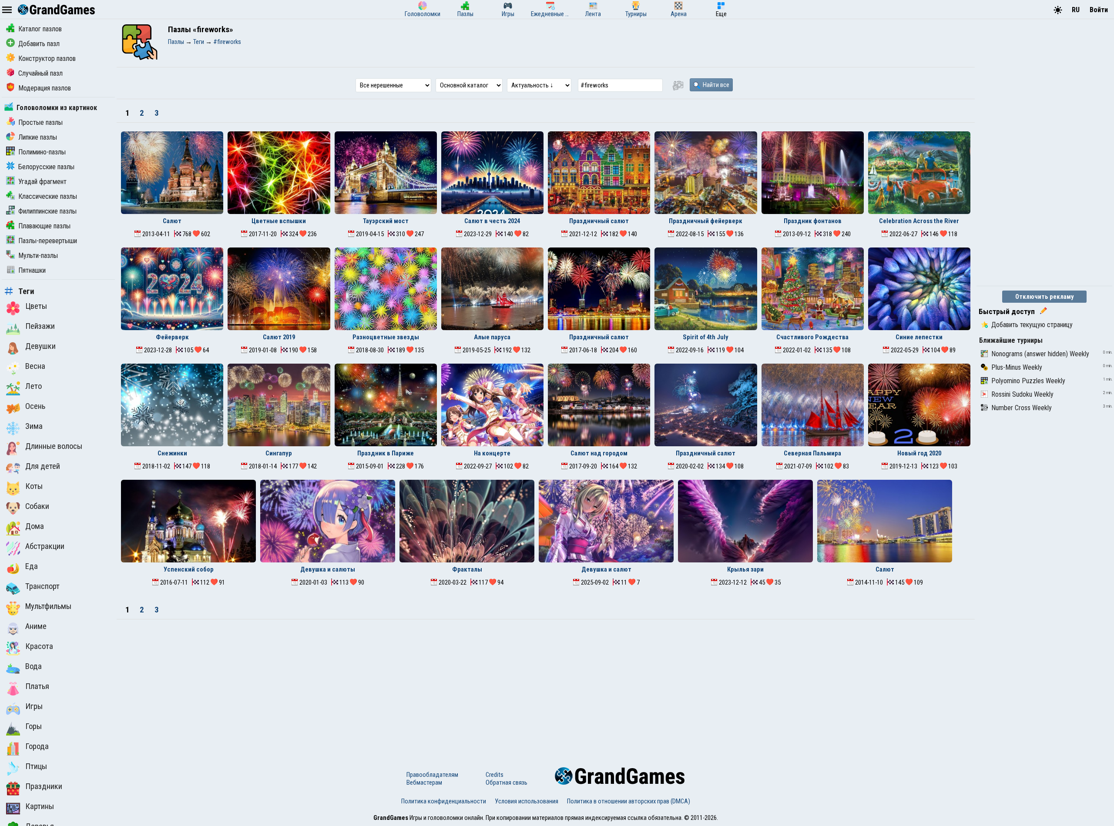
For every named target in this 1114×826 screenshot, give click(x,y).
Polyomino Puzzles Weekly (1028, 381)
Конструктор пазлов (47, 58)
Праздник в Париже (385, 453)
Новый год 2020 (919, 453)
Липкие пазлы (37, 137)
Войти (1099, 10)
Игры (34, 706)
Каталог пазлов (40, 29)
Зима (34, 426)
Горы (33, 726)
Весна (35, 366)
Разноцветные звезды (385, 337)
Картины (39, 806)
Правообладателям (432, 775)
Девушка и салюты (327, 569)
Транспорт (42, 586)
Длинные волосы (53, 446)
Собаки (37, 506)
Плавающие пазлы (44, 226)
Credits (494, 775)
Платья (37, 686)
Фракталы (467, 569)
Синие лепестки (919, 337)
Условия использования (526, 801)
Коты (34, 486)
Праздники (43, 786)
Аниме (36, 626)
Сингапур (278, 453)
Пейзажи (40, 326)
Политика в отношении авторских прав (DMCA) (628, 801)
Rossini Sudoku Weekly (1022, 394)
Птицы (36, 766)
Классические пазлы (47, 196)
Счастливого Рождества (812, 337)
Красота (39, 646)
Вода (33, 666)
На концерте (492, 453)
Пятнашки (32, 270)
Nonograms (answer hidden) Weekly (1040, 354)
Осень (35, 406)
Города (37, 746)
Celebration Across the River (919, 221)
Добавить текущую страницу (1032, 325)
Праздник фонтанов (813, 221)
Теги (26, 291)
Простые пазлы (40, 122)
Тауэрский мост (386, 221)
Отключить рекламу (1044, 297)
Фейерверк (172, 337)
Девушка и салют (606, 569)
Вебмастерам (424, 782)
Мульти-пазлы (38, 255)
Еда (31, 566)
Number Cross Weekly (1021, 408)
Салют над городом (598, 453)
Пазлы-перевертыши (47, 241)
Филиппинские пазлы (47, 211)
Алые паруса (492, 337)
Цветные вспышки (279, 221)
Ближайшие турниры (1011, 340)
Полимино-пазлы (42, 152)
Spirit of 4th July (705, 337)
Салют (172, 221)
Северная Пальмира (812, 453)
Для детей (42, 466)
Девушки (40, 346)
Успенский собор (189, 569)
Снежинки (172, 453)
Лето (33, 386)
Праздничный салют (599, 221)
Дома (34, 526)
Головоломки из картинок (57, 108)
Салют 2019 (279, 337)
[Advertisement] (546, 685)
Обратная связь (506, 782)
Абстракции (44, 546)
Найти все (715, 85)
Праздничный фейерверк (705, 221)
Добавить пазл (39, 44)
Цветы (36, 306)
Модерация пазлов (44, 88)
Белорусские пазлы (46, 167)
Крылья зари (745, 569)
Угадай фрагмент (42, 181)
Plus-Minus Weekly (1016, 367)
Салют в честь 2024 (492, 221)
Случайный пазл (40, 73)
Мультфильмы (48, 606)
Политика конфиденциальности (443, 801)
